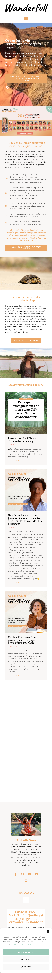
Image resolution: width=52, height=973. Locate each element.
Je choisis (26, 966)
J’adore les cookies (26, 952)
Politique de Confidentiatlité (22, 944)
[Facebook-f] (15, 874)
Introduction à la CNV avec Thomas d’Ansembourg (23, 440)
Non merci (26, 959)
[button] (48, 931)
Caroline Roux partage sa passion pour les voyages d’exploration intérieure (22, 640)
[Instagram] (22, 874)
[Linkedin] (36, 874)
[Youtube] (29, 874)
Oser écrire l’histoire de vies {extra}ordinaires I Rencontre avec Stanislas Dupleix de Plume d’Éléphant (26, 519)
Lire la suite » (14, 461)
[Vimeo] (26, 881)
